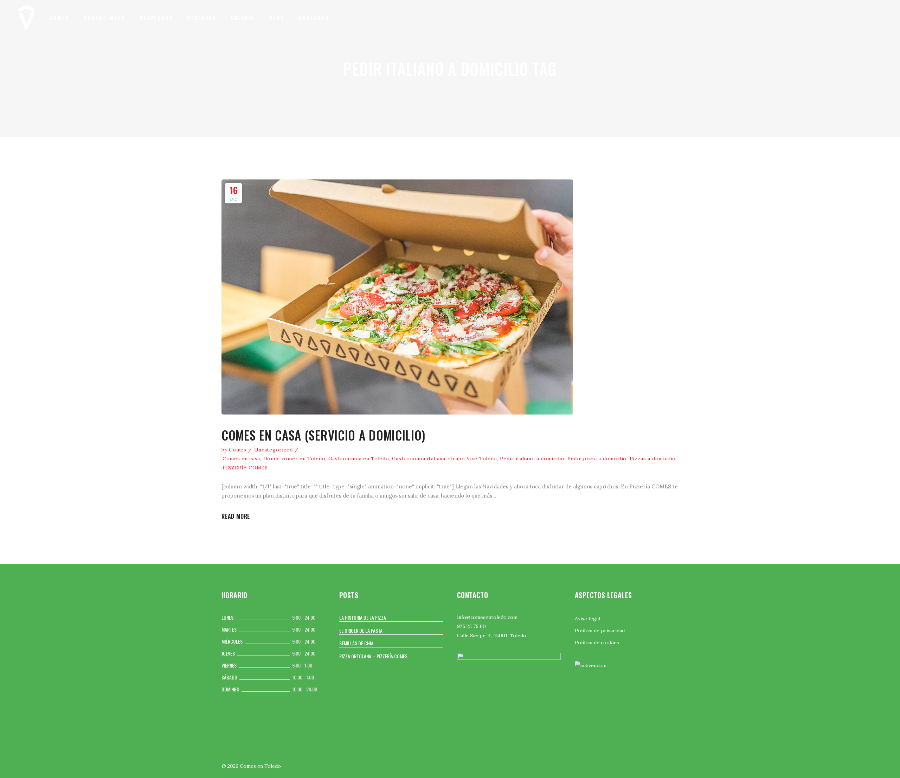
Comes (237, 450)
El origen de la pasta (360, 630)
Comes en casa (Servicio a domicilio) (323, 435)
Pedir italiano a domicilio (532, 458)
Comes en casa (241, 458)
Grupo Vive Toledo (472, 458)
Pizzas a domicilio (653, 458)
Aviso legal (587, 618)
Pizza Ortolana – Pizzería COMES (373, 656)
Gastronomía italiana (418, 458)
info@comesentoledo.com (487, 617)
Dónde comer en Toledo (294, 458)
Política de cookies (597, 642)
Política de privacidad (600, 630)
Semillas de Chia (356, 643)
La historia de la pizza (362, 617)
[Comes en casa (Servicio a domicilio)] (397, 297)
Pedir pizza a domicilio (596, 458)
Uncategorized (273, 450)
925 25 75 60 (471, 626)
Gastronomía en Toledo (358, 458)
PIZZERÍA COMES (245, 467)
